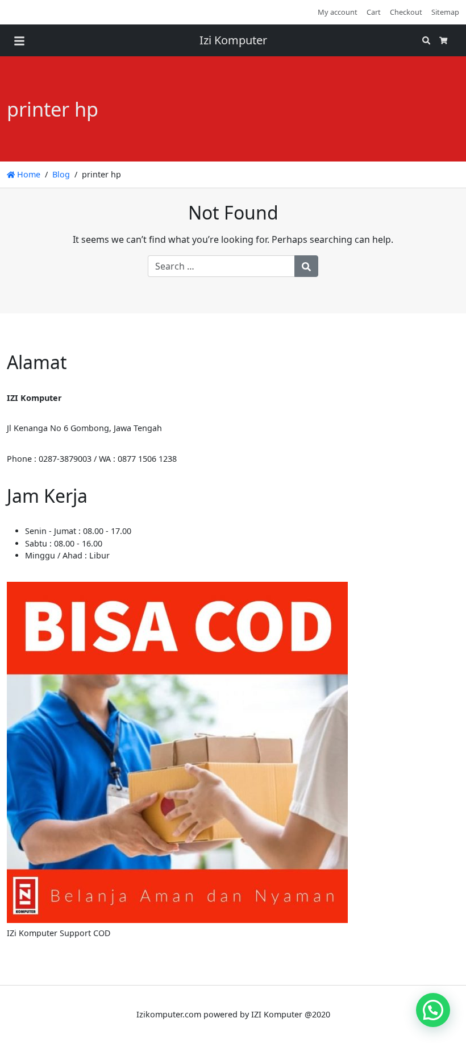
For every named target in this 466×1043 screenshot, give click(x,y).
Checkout (406, 12)
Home (27, 174)
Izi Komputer (233, 40)
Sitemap (445, 12)
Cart (374, 12)
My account (337, 12)
